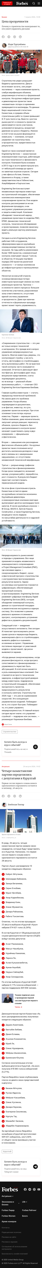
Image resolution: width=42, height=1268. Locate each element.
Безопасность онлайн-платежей (15, 1254)
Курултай (7, 1151)
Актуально (6, 766)
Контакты (6, 1228)
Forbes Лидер (8, 1210)
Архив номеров (9, 1221)
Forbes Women (8, 1216)
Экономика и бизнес (8, 1203)
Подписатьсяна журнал (7, 3)
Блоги (25, 1216)
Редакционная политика (11, 1232)
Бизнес (4, 17)
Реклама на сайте (9, 1237)
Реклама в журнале (9, 1242)
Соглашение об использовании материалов (14, 1248)
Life (23, 1202)
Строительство (9, 732)
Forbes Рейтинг (29, 1210)
